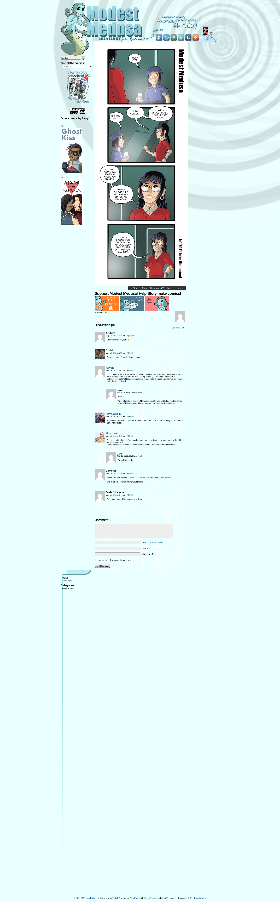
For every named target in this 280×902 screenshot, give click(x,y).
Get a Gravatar (156, 543)
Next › (170, 288)
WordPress (134, 898)
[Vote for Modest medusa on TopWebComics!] (78, 114)
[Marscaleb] (100, 441)
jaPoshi (113, 898)
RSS (190, 898)
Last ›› (180, 288)
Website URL (148, 554)
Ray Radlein (113, 414)
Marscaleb (112, 433)
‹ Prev (144, 288)
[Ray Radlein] (100, 422)
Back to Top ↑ (200, 898)
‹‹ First (134, 288)
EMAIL (145, 548)
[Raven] (100, 376)
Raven (110, 367)
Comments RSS (178, 328)
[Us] (141, 283)
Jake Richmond (92, 898)
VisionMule (171, 898)
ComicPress (149, 898)
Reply (131, 336)
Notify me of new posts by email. (115, 560)
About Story (67, 581)
